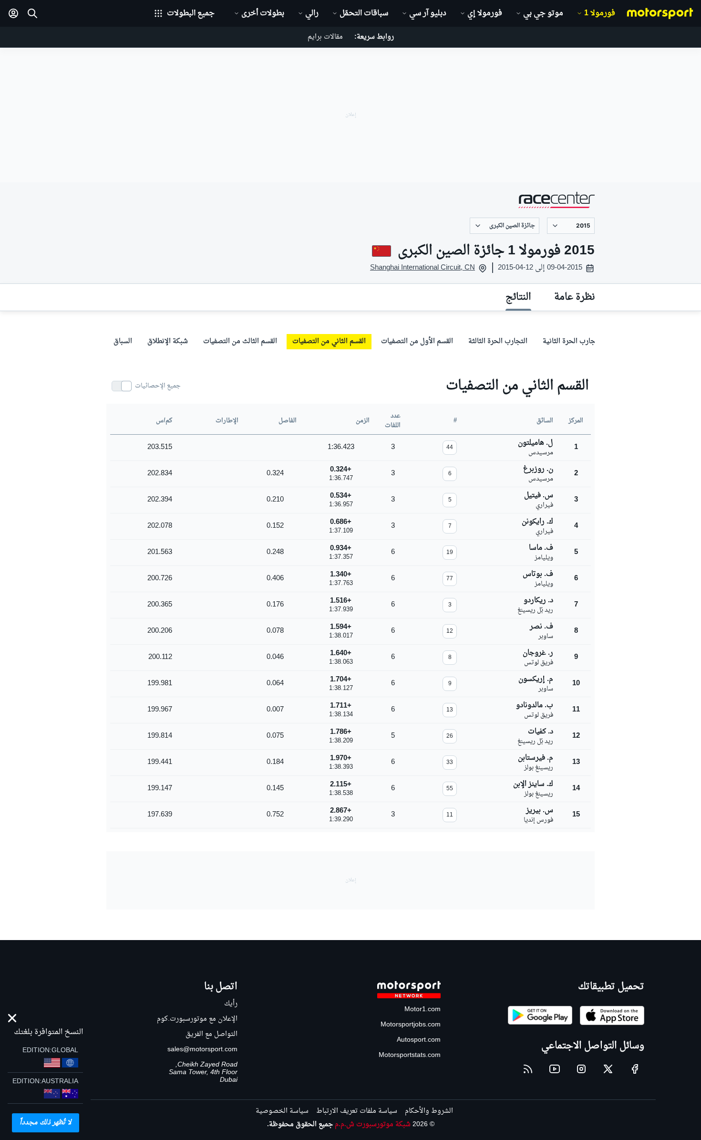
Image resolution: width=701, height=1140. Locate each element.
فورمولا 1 (599, 13)
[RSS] (527, 1068)
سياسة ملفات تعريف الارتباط (356, 1111)
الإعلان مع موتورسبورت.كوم (197, 1019)
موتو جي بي (543, 13)
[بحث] (32, 13)
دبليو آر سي (427, 13)
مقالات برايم (325, 37)
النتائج (518, 297)
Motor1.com (422, 1009)
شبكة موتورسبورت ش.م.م (373, 1124)
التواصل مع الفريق (211, 1034)
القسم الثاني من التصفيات (329, 341)
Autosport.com (419, 1040)
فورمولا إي (484, 13)
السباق (122, 341)
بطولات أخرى (262, 13)
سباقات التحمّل (364, 13)
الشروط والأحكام (429, 1111)
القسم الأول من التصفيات (417, 341)
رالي (312, 13)
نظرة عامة (574, 297)
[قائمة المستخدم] (13, 13)
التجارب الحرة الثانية (572, 341)
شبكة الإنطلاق (167, 341)
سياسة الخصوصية (282, 1111)
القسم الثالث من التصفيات (240, 341)
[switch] (146, 386)
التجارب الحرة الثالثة (497, 341)
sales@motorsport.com (202, 1049)
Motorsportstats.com (410, 1055)
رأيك (230, 1003)
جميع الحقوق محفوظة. (300, 1124)
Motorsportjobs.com (411, 1024)
